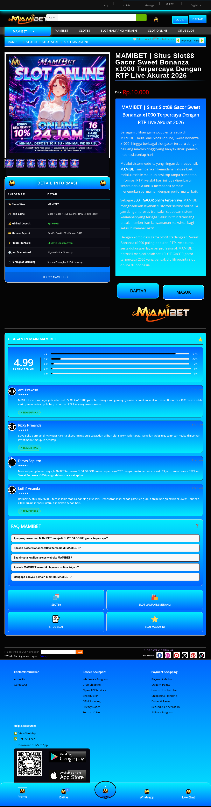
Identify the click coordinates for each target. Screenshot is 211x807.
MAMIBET (14, 42)
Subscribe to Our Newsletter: (23, 651)
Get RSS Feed (27, 739)
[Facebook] (159, 655)
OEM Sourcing (91, 701)
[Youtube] (177, 655)
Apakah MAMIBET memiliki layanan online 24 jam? (46, 567)
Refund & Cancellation (166, 707)
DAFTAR (138, 292)
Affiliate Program (162, 712)
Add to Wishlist (145, 38)
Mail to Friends (165, 38)
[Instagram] (168, 655)
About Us (20, 679)
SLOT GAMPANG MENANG (158, 650)
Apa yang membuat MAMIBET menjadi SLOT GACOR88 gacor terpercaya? (61, 538)
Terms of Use (91, 712)
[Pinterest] (193, 655)
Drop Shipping (92, 684)
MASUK (183, 292)
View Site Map (27, 733)
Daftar (197, 19)
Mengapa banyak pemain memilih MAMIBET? (43, 576)
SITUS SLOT (50, 42)
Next (196, 40)
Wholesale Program (95, 679)
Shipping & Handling (164, 696)
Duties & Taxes (161, 701)
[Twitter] (185, 655)
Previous (186, 40)
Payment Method (162, 679)
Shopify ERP (90, 696)
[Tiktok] (202, 655)
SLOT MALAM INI (76, 42)
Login (180, 20)
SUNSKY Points (161, 684)
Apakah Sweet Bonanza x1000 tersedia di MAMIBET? (47, 547)
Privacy (44, 656)
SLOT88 (31, 42)
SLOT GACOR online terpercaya (158, 200)
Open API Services (94, 690)
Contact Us (21, 684)
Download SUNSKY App (33, 745)
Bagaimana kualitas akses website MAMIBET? (43, 557)
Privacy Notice (91, 707)
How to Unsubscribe (164, 690)
